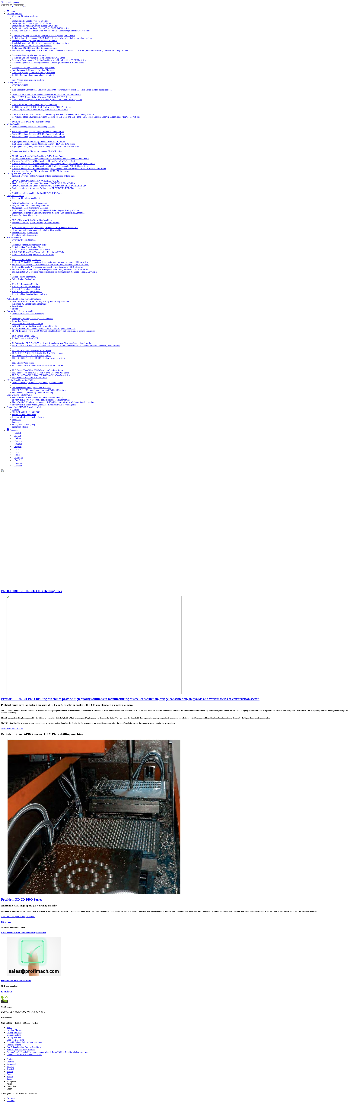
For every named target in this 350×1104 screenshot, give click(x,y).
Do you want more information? (16, 980)
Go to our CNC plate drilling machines (18, 916)
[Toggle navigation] (25, 6)
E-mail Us (6, 991)
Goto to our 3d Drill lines (12, 728)
